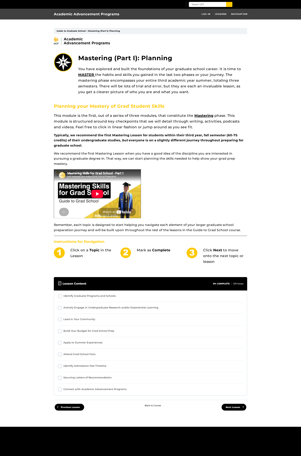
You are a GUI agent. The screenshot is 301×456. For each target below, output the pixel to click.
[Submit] (229, 4)
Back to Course (153, 405)
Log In (206, 14)
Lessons (221, 14)
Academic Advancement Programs (86, 14)
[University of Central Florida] (94, 4)
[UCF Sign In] (173, 4)
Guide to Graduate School (71, 31)
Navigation (239, 14)
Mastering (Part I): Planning (104, 31)
